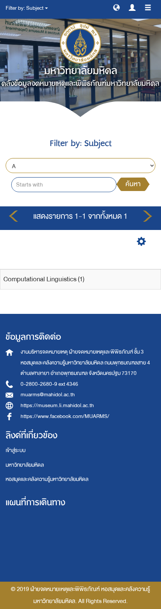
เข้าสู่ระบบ (15, 450)
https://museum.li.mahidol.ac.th (57, 405)
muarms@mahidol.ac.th (48, 394)
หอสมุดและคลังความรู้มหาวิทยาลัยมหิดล (47, 479)
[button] (116, 7)
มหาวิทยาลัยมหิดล (25, 465)
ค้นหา (132, 184)
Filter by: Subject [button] (25, 8)
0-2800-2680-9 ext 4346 (49, 384)
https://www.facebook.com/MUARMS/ (65, 416)
